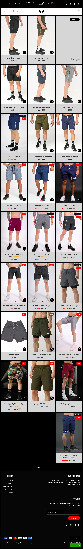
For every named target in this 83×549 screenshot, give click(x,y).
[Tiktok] (67, 4)
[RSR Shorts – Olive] (41, 35)
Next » (38, 467)
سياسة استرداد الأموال (19, 543)
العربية (6, 4)
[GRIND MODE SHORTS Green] (41, 133)
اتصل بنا (11, 492)
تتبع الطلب (10, 483)
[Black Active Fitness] (41, 11)
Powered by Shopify (69, 543)
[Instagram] (75, 4)
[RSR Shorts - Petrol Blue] (41, 84)
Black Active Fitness (58, 543)
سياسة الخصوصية (7, 543)
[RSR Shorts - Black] (14, 35)
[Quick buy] (52, 52)
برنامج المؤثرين (8, 489)
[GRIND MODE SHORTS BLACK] (14, 84)
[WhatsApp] (71, 4)
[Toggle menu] (77, 11)
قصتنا (11, 480)
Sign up (74, 518)
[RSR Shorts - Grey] (69, 84)
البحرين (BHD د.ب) (15, 4)
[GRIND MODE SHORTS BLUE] (69, 133)
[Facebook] (79, 4)
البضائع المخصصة (8, 486)
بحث (36, 543)
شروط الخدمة (29, 543)
